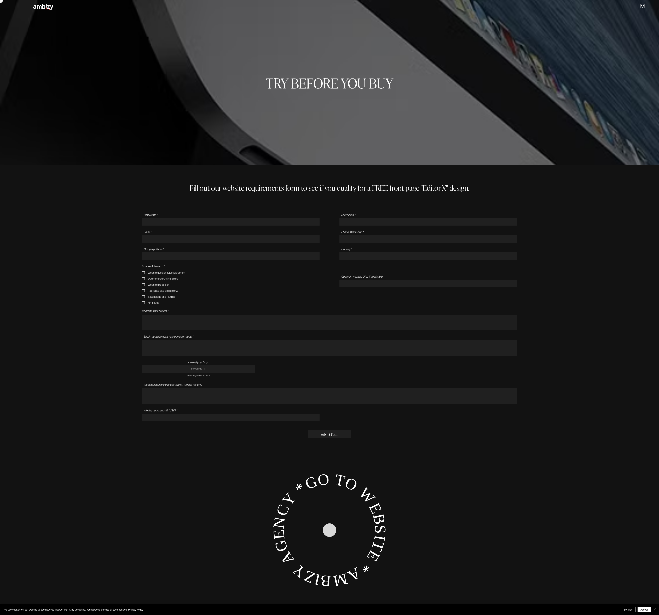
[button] (199, 369)
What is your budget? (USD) (159, 410)
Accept (644, 609)
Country (345, 249)
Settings (628, 609)
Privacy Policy (135, 609)
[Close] (655, 609)
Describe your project (154, 311)
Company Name (152, 249)
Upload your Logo (198, 362)
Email (146, 232)
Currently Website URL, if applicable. (362, 276)
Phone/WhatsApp (351, 232)
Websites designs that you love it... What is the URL (172, 384)
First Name (149, 215)
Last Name (347, 215)
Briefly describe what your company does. (167, 336)
